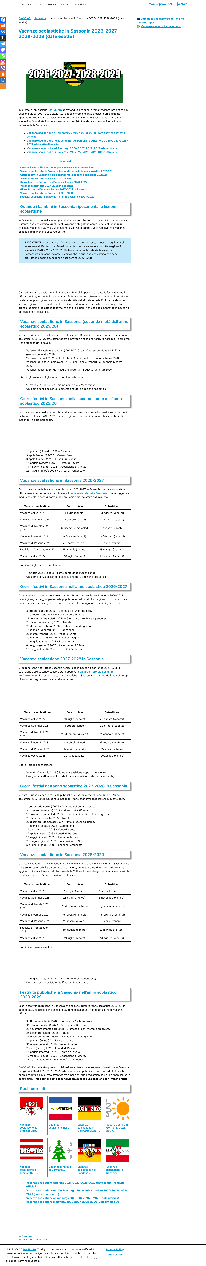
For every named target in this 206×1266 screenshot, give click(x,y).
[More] (3, 86)
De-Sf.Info (25, 18)
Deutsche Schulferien (168, 4)
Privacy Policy (115, 1249)
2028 (38, 1239)
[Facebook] (3, 20)
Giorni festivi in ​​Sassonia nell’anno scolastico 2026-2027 (53, 182)
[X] (3, 38)
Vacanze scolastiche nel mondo (161, 26)
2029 (45, 1239)
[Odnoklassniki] (3, 74)
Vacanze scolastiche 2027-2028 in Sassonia (46, 185)
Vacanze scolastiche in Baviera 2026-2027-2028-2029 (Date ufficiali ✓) (73, 152)
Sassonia (40, 18)
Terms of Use (114, 1254)
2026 (25, 1239)
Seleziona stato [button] (30, 4)
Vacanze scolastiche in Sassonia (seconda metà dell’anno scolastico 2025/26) (66, 171)
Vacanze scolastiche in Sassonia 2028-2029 (46, 193)
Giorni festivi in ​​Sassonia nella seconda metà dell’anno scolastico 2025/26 (63, 174)
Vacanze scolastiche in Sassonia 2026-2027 (46, 178)
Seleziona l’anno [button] (56, 4)
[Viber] (3, 68)
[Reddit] (3, 26)
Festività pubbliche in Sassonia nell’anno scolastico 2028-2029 (57, 196)
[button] (82, 4)
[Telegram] (3, 44)
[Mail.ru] (3, 80)
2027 (32, 1239)
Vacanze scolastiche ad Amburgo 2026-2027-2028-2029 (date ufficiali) (73, 148)
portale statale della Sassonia (88, 493)
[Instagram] (3, 62)
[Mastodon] (3, 50)
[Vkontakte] (3, 32)
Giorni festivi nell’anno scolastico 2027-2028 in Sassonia (53, 189)
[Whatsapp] (3, 56)
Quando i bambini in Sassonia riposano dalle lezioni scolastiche (57, 167)
